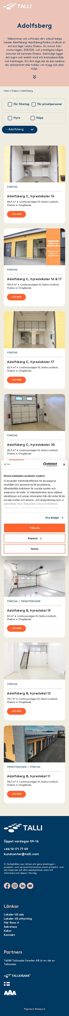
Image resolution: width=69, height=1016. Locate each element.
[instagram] (15, 886)
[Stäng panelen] (64, 464)
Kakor (8, 931)
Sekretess (10, 927)
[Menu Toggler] (62, 5)
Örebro (15, 91)
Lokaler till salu (14, 914)
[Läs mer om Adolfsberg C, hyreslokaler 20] (34, 433)
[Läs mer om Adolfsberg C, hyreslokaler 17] (34, 350)
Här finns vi (11, 923)
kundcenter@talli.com (21, 854)
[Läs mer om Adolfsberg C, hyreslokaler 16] (34, 184)
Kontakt (9, 935)
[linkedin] (22, 886)
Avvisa (34, 548)
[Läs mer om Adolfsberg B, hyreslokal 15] (34, 598)
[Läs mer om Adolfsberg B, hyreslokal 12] (34, 681)
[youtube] (30, 886)
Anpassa (33, 538)
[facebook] (7, 886)
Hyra (17, 118)
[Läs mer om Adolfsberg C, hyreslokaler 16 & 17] (34, 267)
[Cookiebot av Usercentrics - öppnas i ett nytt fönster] (43, 465)
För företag (21, 104)
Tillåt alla (34, 527)
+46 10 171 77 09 (16, 849)
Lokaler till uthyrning (18, 919)
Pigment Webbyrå (34, 1009)
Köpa (39, 118)
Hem (6, 91)
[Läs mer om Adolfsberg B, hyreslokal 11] (34, 764)
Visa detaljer (52, 517)
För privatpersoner (49, 104)
